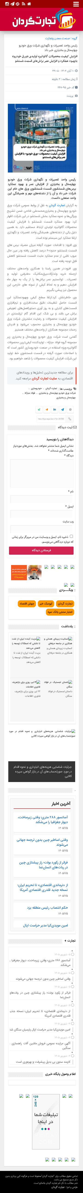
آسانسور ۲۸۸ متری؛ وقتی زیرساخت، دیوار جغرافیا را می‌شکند (43, 820)
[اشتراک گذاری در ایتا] (47, 410)
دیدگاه (69, 455)
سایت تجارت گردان (44, 378)
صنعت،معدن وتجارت (57, 38)
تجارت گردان (57, 205)
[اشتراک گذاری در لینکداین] (54, 410)
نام (71, 491)
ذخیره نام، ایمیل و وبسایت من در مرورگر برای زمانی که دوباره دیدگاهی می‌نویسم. (43, 539)
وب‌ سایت (68, 521)
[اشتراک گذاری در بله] (39, 410)
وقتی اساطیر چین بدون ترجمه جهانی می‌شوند (42, 842)
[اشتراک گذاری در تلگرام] (62, 410)
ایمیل (69, 506)
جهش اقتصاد (27, 603)
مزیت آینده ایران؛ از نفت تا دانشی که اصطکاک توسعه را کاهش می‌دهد (26, 657)
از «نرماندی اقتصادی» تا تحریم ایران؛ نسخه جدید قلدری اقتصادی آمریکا (43, 887)
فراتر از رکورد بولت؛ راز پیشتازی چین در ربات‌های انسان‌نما (43, 865)
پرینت (71, 95)
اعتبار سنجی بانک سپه (60, 612)
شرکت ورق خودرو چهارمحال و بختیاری (57, 393)
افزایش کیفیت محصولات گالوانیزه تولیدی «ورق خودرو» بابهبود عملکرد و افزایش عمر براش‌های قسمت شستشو (44, 59)
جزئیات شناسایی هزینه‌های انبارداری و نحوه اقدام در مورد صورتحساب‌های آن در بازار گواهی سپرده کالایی (43, 772)
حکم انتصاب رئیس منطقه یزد (47, 908)
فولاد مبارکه (30, 393)
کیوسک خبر (46, 603)
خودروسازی (36, 388)
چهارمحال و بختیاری (66, 398)
